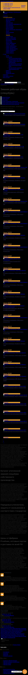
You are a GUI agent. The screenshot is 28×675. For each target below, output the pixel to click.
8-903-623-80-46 (6, 626)
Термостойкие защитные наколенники (15, 61)
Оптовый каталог (7, 17)
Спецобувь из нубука (6, 629)
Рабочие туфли (7, 664)
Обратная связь (10, 73)
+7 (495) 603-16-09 (8, 3)
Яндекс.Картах (16, 644)
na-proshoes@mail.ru (9, 627)
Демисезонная (10, 32)
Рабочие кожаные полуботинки (11, 662)
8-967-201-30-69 (6, 619)
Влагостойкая (9, 28)
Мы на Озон (6, 77)
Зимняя (8, 35)
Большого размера (11, 39)
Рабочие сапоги (7, 663)
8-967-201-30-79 (6, 614)
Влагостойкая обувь (6, 632)
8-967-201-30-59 (6, 620)
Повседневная (10, 27)
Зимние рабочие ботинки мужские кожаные (13, 102)
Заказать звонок (23, 6)
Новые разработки (11, 43)
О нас (4, 54)
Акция (7, 31)
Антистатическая (10, 18)
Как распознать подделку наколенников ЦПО (15, 68)
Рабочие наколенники (8, 673)
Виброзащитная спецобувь (19, 628)
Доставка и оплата (8, 76)
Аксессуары (9, 42)
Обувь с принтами (11, 37)
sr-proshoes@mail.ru (9, 615)
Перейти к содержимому (7, 1)
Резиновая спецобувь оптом (12, 635)
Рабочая (8, 21)
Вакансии (8, 72)
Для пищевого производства (13, 24)
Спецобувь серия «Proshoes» (10, 670)
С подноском (9, 36)
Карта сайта (3, 647)
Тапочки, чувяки (10, 44)
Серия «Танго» (10, 51)
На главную (6, 652)
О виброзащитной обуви (15, 59)
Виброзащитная (10, 20)
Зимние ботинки (6, 97)
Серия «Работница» (11, 46)
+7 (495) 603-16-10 (8, 5)
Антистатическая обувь (15, 58)
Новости (8, 70)
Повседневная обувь (17, 631)
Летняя (8, 33)
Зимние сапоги (5, 98)
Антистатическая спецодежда (14, 29)
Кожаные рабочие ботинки (10, 660)
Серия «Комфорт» (11, 50)
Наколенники (9, 22)
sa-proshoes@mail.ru (9, 622)
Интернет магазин (7, 656)
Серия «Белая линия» (12, 48)
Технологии (9, 57)
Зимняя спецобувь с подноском (10, 101)
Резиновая (9, 40)
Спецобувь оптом (9, 84)
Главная (5, 16)
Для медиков (9, 25)
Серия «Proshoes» (11, 47)
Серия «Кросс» (10, 53)
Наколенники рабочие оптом (19, 629)
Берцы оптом (7, 636)
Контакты (5, 74)
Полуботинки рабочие (17, 636)
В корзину (5, 123)
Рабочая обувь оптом (6, 631)
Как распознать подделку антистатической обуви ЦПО (15, 65)
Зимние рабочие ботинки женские (10, 104)
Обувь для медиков (16, 632)
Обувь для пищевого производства (13, 637)
